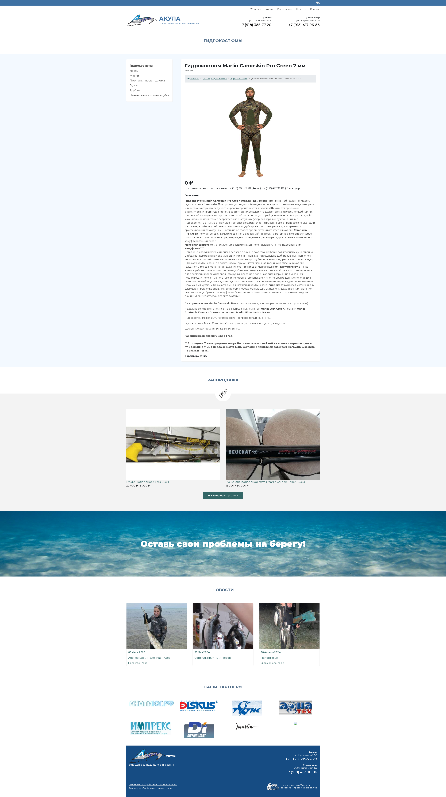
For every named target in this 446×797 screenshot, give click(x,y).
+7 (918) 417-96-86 (304, 25)
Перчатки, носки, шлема (147, 80)
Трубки (135, 90)
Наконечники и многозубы (149, 95)
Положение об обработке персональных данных (153, 784)
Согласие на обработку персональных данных (152, 788)
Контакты (315, 9)
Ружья (134, 85)
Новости (301, 9)
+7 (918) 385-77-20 (255, 25)
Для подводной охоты (214, 78)
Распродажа (284, 9)
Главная (194, 78)
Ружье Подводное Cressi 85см (147, 482)
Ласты (134, 70)
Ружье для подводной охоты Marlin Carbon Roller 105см (265, 482)
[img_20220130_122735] (273, 444)
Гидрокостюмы (141, 65)
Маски (134, 75)
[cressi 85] (173, 444)
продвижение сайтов (305, 787)
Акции (269, 9)
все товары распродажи (223, 495)
